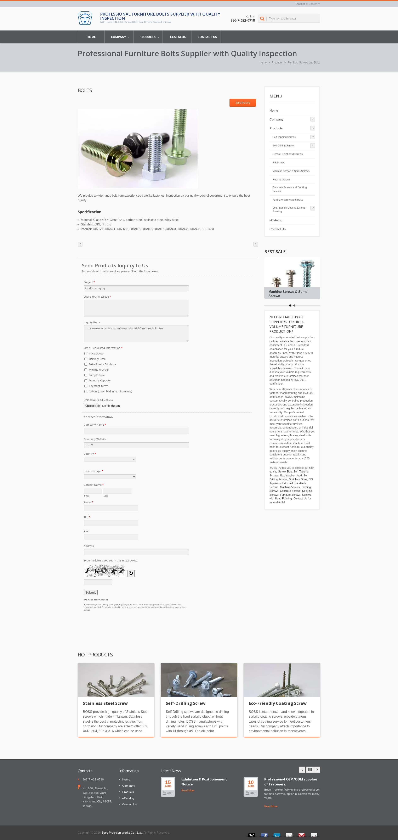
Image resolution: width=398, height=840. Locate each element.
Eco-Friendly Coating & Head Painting (289, 209)
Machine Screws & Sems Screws (291, 171)
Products (148, 37)
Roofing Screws (281, 179)
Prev (302, 770)
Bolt (289, 471)
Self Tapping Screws (284, 137)
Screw (281, 471)
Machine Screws (290, 487)
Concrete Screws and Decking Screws (290, 189)
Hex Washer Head (291, 475)
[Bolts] (138, 149)
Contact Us (207, 37)
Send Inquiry (242, 102)
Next (317, 770)
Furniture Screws (290, 494)
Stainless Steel (298, 479)
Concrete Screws (290, 490)
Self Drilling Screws (284, 145)
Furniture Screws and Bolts (304, 62)
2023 (170, 793)
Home (91, 37)
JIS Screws (279, 162)
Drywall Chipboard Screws (288, 154)
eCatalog (178, 37)
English (313, 3)
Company (119, 37)
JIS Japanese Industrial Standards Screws (291, 483)
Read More (187, 790)
